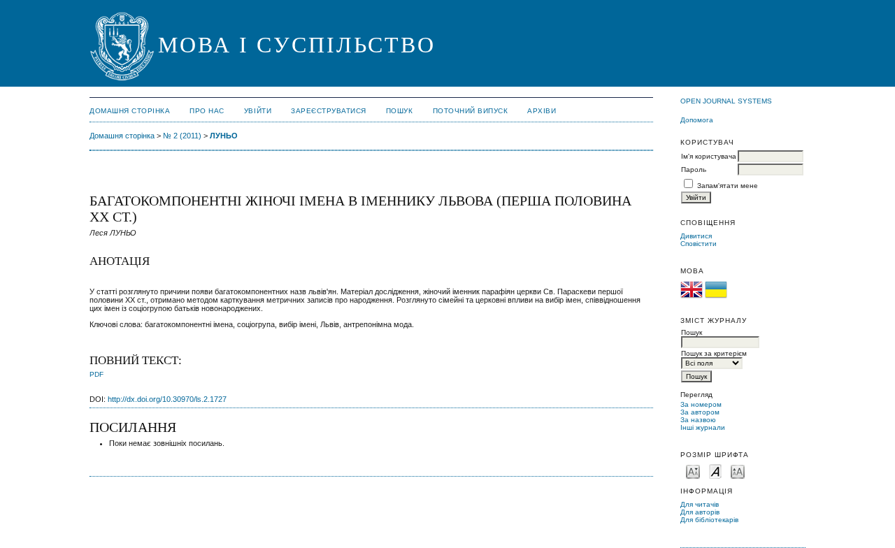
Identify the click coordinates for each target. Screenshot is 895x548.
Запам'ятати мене (727, 185)
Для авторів (699, 512)
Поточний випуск (470, 111)
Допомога (696, 120)
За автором (699, 412)
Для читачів (699, 504)
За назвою (698, 420)
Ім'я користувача (708, 156)
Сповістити (698, 243)
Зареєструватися (328, 111)
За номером (701, 404)
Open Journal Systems (726, 101)
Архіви (541, 111)
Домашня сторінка (130, 111)
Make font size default (715, 471)
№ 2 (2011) (182, 135)
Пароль (693, 169)
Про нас (206, 111)
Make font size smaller (693, 471)
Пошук (399, 111)
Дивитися (696, 236)
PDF (96, 374)
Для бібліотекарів (709, 520)
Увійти (257, 111)
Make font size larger (738, 471)
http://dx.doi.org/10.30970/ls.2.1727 (167, 399)
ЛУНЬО (224, 135)
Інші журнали (702, 427)
